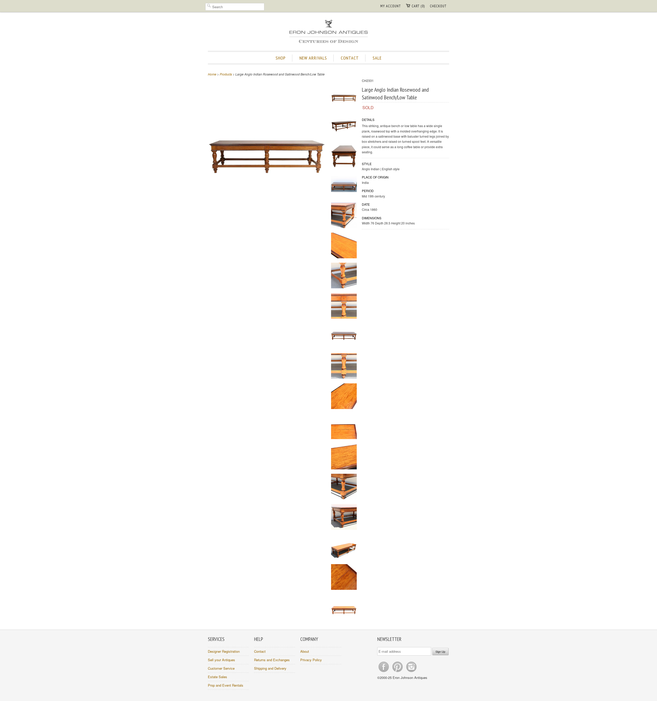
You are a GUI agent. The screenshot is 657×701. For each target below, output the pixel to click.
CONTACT (350, 58)
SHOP (281, 58)
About (304, 651)
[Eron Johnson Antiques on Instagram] (411, 671)
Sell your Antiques (221, 659)
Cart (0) (418, 6)
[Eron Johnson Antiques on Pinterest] (398, 671)
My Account (390, 6)
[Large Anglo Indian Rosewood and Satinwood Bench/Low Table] (344, 95)
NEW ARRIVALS (313, 58)
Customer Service (221, 668)
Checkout (438, 6)
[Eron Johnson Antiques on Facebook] (384, 671)
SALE (377, 58)
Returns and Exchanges (272, 659)
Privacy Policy (311, 659)
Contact (260, 651)
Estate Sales (217, 676)
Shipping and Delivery (270, 668)
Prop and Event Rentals (225, 685)
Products (226, 74)
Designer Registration (224, 651)
